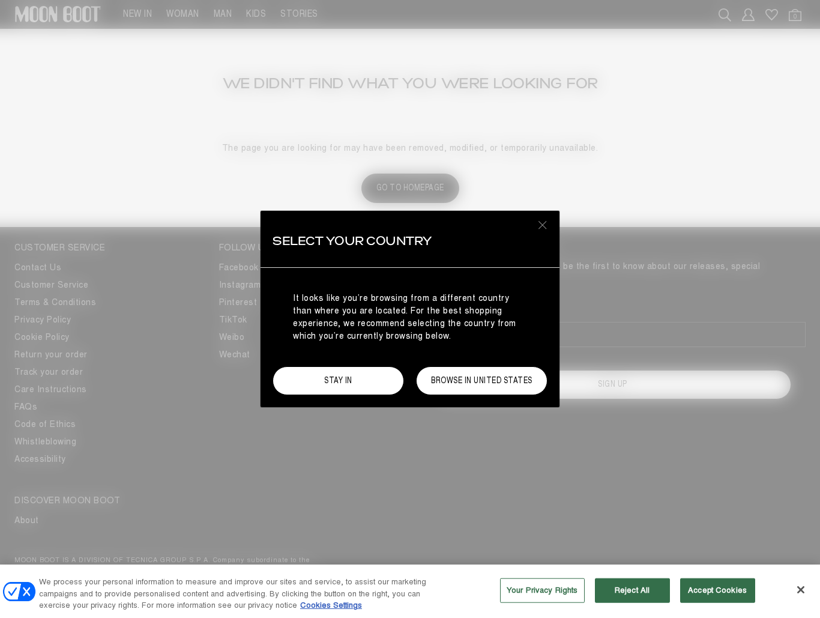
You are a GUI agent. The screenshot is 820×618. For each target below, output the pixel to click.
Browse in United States (481, 380)
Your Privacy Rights (542, 590)
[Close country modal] (542, 224)
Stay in (338, 380)
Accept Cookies (717, 590)
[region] (410, 591)
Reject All (632, 590)
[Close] (801, 590)
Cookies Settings (331, 605)
